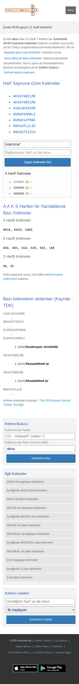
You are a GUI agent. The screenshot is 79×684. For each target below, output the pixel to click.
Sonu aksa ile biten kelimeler (23, 58)
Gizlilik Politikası (44, 652)
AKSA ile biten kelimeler (22, 499)
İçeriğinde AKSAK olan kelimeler (28, 516)
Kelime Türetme (42, 640)
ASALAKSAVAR (24, 108)
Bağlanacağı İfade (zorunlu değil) (26, 442)
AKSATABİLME (24, 96)
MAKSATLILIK (24, 126)
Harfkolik (57, 646)
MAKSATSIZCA (24, 132)
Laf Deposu (61, 640)
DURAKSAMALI (24, 114)
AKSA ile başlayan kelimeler (25, 481)
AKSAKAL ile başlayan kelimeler (28, 533)
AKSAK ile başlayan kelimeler (26, 507)
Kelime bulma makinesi (19, 72)
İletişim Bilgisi (63, 652)
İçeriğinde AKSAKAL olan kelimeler (30, 542)
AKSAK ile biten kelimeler (24, 525)
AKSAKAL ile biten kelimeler (25, 551)
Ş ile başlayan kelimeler (22, 560)
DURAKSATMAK (24, 120)
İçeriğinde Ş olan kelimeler (24, 568)
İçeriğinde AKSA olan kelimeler (27, 490)
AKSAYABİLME (24, 102)
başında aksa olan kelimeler (22, 52)
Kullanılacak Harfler (18, 430)
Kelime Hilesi (42, 646)
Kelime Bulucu (23, 646)
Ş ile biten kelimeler (20, 577)
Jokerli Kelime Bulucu (19, 652)
